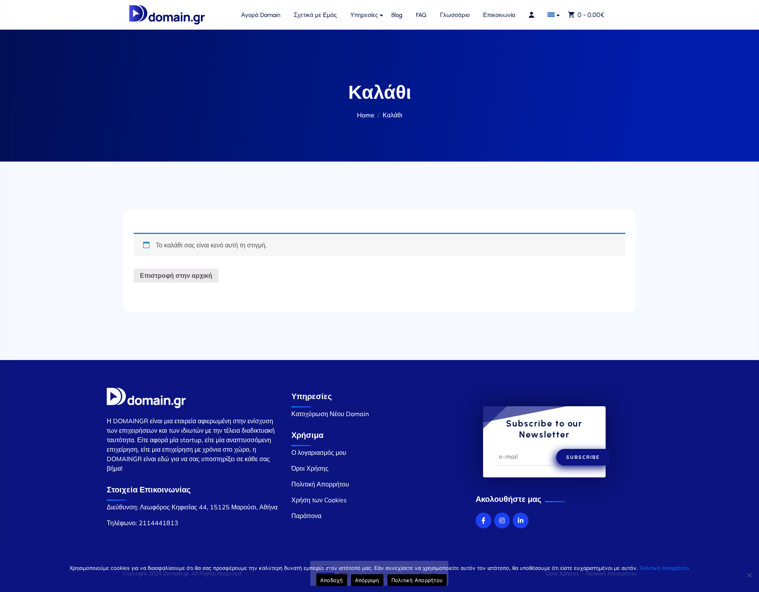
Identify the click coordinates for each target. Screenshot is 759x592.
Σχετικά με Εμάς (315, 15)
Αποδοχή (331, 580)
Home (365, 115)
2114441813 (158, 523)
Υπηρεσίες (364, 15)
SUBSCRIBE (583, 457)
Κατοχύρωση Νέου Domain (330, 414)
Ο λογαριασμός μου (318, 452)
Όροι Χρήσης (310, 468)
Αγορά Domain (260, 15)
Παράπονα (306, 516)
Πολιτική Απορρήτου (320, 484)
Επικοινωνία (499, 15)
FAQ (421, 15)
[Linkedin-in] (521, 520)
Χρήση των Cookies (319, 500)
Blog (396, 15)
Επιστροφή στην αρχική (176, 275)
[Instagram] (502, 520)
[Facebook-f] (483, 520)
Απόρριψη (367, 580)
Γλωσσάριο (455, 15)
